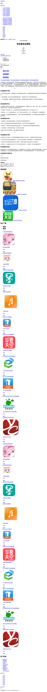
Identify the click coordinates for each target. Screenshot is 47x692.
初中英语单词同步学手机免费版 (10, 396)
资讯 (4, 37)
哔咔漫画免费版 (6, 231)
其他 (4, 681)
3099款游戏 (7, 20)
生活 (4, 678)
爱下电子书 (5, 664)
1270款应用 (6, 9)
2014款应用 (6, 13)
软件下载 (2, 686)
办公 (4, 680)
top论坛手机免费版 (7, 376)
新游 (4, 30)
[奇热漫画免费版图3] (24, 80)
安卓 (4, 33)
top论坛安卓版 (6, 317)
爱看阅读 (5, 665)
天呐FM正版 (6, 291)
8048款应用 (6, 15)
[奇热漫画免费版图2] (14, 80)
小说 (4, 675)
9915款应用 (6, 11)
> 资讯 (14, 39)
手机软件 (10, 39)
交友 (4, 683)
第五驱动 (2, 1)
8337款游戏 (7, 21)
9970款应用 (6, 7)
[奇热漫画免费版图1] (5, 80)
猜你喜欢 (6, 77)
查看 (24, 180)
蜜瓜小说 (5, 659)
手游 (4, 31)
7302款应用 (6, 10)
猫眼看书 (5, 660)
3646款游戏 (7, 23)
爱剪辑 (4, 667)
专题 (4, 34)
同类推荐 (6, 74)
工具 (4, 679)
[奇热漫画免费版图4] (33, 80)
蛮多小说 (5, 661)
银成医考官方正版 (8, 417)
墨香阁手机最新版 (7, 270)
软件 (4, 29)
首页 (4, 26)
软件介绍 (6, 71)
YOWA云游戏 (6, 670)
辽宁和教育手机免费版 (8, 356)
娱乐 (4, 684)
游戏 (4, 28)
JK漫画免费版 (6, 253)
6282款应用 (6, 14)
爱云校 (4, 663)
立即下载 (2, 54)
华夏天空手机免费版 (7, 334)
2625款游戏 (7, 17)
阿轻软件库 (5, 668)
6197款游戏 (7, 19)
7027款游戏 (7, 24)
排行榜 (4, 35)
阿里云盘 (5, 669)
